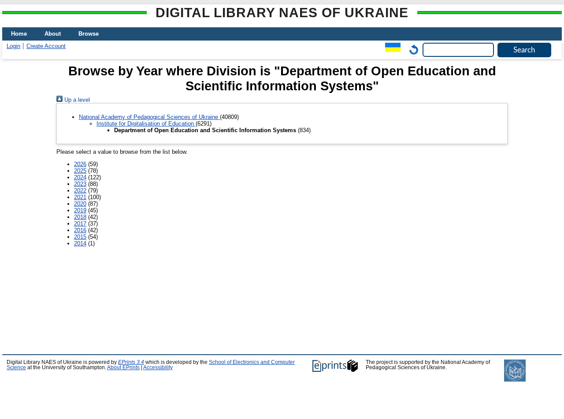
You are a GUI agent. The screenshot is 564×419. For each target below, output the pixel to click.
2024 (80, 177)
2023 (80, 184)
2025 (80, 170)
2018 (80, 217)
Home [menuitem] (19, 33)
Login (13, 46)
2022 (80, 190)
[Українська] (391, 49)
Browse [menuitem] (88, 33)
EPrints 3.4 (131, 362)
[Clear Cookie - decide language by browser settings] (411, 49)
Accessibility (158, 367)
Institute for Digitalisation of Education (146, 123)
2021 (80, 197)
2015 (80, 237)
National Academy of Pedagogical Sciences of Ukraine (149, 117)
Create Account (46, 46)
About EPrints (123, 367)
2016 (80, 230)
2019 (80, 210)
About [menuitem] (53, 33)
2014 (80, 243)
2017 (80, 223)
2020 (80, 203)
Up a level (76, 99)
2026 (80, 164)
